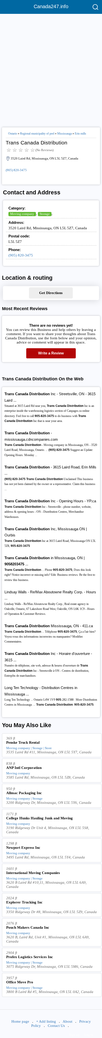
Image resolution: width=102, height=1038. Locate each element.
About (67, 1021)
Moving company (22, 214)
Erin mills (80, 133)
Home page (20, 1021)
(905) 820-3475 (16, 170)
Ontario (12, 133)
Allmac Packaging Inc (24, 793)
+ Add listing (46, 1021)
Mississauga (64, 133)
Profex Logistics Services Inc (29, 957)
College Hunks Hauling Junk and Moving (39, 818)
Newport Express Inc (23, 848)
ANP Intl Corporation (24, 768)
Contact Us (56, 1026)
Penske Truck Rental (23, 742)
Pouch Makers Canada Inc (27, 927)
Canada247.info (51, 6)
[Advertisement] (51, 68)
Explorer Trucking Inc (24, 902)
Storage (45, 214)
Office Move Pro (19, 982)
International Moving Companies (33, 873)
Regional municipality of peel (37, 133)
